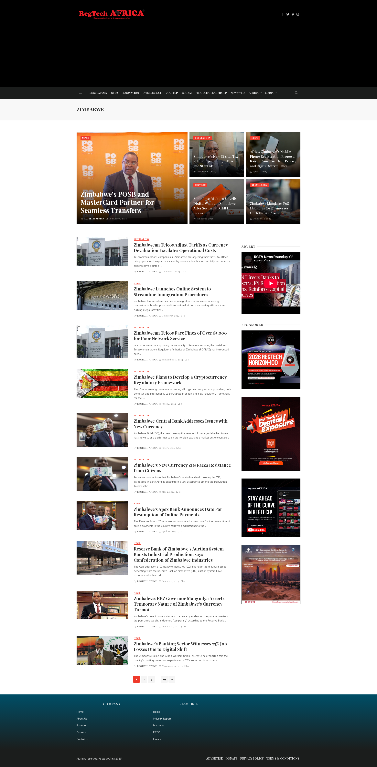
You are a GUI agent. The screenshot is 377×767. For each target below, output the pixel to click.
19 (164, 679)
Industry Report (162, 718)
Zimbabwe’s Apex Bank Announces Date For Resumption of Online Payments (178, 511)
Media (269, 92)
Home (80, 711)
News (115, 92)
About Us (82, 718)
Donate (231, 758)
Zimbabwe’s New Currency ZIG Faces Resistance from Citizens (182, 467)
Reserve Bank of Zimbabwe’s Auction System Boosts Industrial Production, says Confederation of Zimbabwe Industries (179, 554)
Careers (81, 732)
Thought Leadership (211, 92)
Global (187, 92)
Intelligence (152, 92)
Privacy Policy (252, 758)
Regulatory (98, 92)
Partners (81, 725)
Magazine (159, 725)
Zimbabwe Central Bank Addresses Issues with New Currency (181, 423)
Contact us (83, 739)
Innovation (131, 92)
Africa (254, 92)
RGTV (156, 732)
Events (157, 739)
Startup (172, 92)
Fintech (200, 185)
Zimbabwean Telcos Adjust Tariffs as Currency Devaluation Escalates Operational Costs (181, 247)
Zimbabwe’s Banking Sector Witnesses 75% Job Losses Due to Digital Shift (180, 646)
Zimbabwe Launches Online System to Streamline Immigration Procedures (172, 291)
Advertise (214, 758)
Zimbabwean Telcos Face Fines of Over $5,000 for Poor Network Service (180, 335)
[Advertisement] (188, 49)
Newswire (238, 92)
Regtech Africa (147, 271)
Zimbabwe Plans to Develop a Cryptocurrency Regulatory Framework (180, 379)
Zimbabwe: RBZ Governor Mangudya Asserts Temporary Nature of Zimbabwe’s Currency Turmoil (179, 604)
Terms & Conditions (282, 758)
